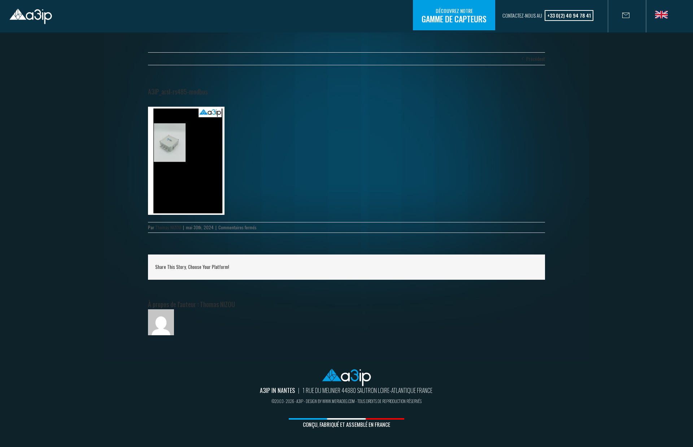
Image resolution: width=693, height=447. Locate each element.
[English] (664, 17)
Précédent (535, 58)
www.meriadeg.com (338, 401)
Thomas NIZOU (168, 227)
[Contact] (618, 16)
